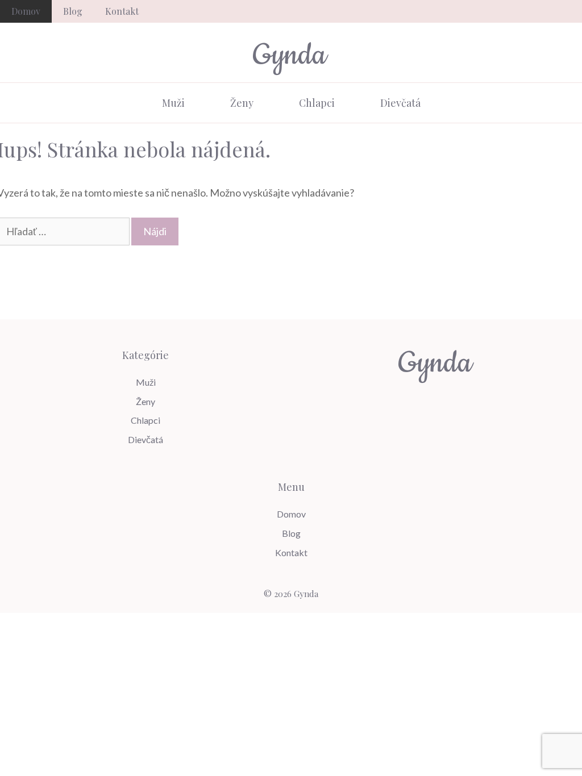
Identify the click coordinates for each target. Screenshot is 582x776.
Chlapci (317, 103)
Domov (25, 11)
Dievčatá (400, 103)
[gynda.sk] (291, 57)
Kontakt (122, 11)
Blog (72, 11)
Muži (173, 103)
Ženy (241, 103)
